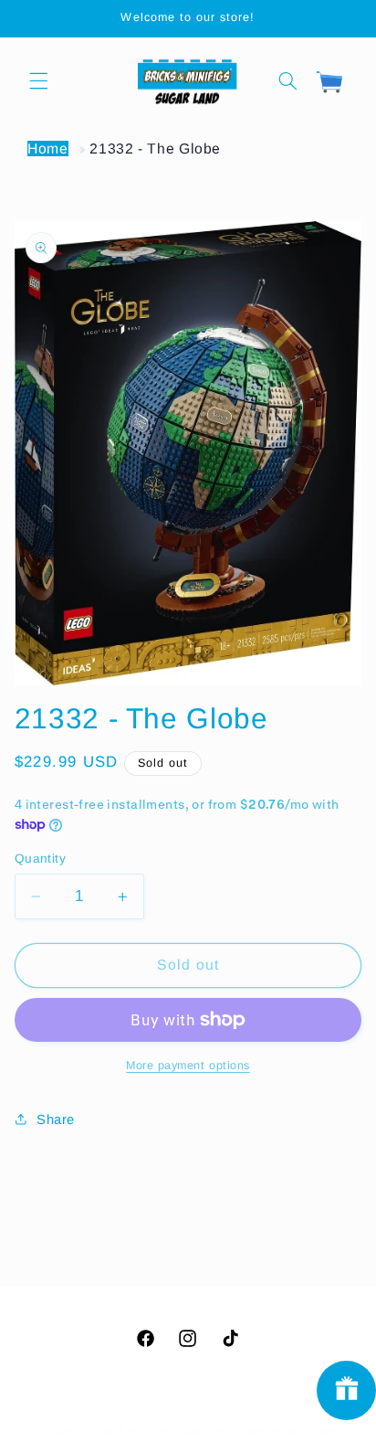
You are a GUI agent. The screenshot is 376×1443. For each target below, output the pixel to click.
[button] (38, 80)
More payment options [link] (188, 1065)
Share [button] (56, 1119)
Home (47, 148)
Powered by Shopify (287, 1431)
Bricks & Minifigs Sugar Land (157, 1431)
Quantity (40, 858)
